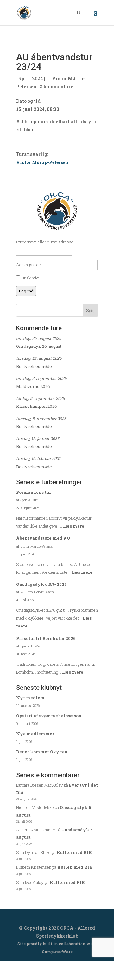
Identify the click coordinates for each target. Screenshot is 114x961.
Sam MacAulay (30, 882)
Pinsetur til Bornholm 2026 (46, 638)
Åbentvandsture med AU (43, 538)
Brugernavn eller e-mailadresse (44, 242)
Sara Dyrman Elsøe (33, 852)
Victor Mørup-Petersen (42, 162)
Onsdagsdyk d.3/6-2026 (41, 584)
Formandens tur (33, 492)
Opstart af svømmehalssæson (48, 716)
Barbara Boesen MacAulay (39, 785)
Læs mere (73, 526)
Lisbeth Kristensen (33, 867)
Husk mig (29, 278)
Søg (90, 311)
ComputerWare (57, 951)
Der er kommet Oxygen (41, 752)
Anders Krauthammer (35, 830)
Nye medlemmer (35, 734)
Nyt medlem (30, 698)
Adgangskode (28, 264)
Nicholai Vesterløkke (35, 807)
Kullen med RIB (74, 852)
